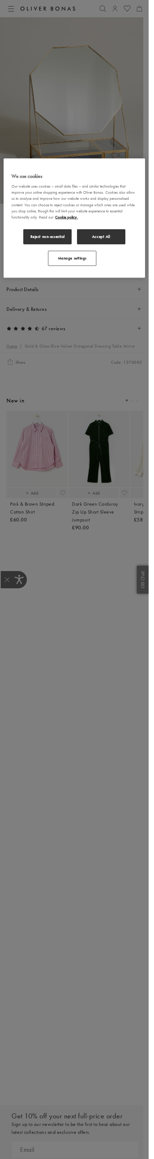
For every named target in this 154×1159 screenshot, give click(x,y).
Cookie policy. (66, 216)
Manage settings (72, 258)
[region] (74, 218)
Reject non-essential (47, 236)
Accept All (101, 236)
